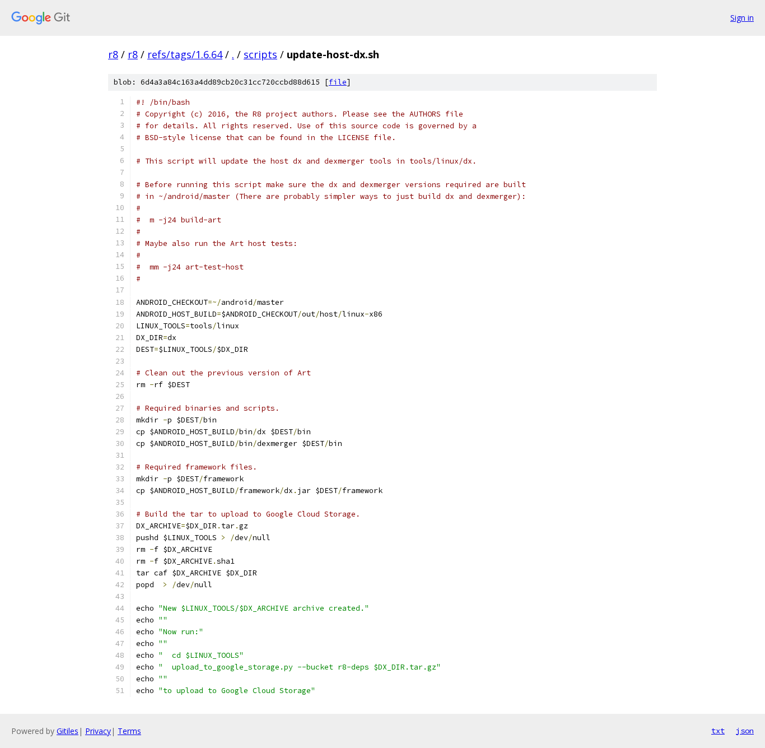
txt (718, 731)
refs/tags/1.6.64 (184, 54)
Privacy (98, 731)
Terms (129, 731)
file (338, 82)
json (745, 731)
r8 (113, 54)
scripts (260, 54)
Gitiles (67, 731)
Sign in (742, 17)
